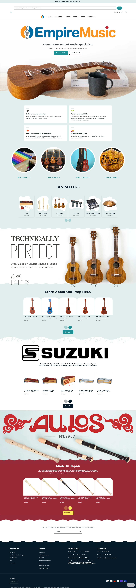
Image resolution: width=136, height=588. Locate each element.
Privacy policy (37, 587)
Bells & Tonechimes (44, 565)
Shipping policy (55, 587)
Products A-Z (76, 52)
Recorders (42, 552)
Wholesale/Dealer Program (17, 555)
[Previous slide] (66, 220)
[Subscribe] (80, 532)
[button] (18, 12)
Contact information (65, 587)
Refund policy (29, 587)
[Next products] (70, 327)
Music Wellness (43, 568)
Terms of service (46, 587)
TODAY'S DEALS (52, 177)
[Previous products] (66, 327)
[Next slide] (69, 220)
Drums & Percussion (45, 560)
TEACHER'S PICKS (111, 177)
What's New (13, 557)
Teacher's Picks (61, 52)
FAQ (11, 560)
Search (119, 8)
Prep (77, 292)
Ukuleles (41, 557)
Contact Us (13, 563)
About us (12, 552)
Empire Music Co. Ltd (18, 587)
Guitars (41, 563)
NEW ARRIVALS (23, 177)
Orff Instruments (44, 555)
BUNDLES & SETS (82, 177)
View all (67, 332)
